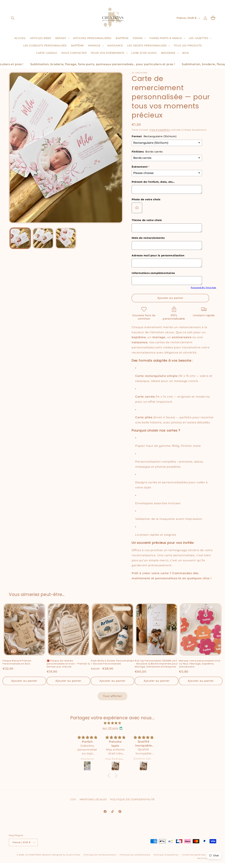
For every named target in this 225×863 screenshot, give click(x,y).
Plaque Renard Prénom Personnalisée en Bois (17, 662)
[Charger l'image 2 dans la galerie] (43, 238)
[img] (112, 723)
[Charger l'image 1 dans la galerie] (20, 238)
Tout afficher (112, 696)
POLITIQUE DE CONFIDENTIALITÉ (132, 799)
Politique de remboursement (100, 855)
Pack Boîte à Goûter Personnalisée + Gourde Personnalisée (112, 662)
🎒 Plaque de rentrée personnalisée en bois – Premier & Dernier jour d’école (68, 663)
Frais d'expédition (160, 129)
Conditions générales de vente (199, 855)
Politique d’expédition (166, 855)
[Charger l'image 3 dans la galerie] (65, 238)
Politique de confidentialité (135, 855)
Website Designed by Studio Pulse (61, 855)
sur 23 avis (110, 728)
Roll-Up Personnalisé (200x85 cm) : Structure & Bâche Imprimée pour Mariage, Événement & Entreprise (156, 663)
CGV (73, 799)
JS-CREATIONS (33, 855)
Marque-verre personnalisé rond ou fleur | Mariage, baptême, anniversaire (199, 663)
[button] (13, 18)
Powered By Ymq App (203, 287)
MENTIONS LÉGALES (93, 799)
